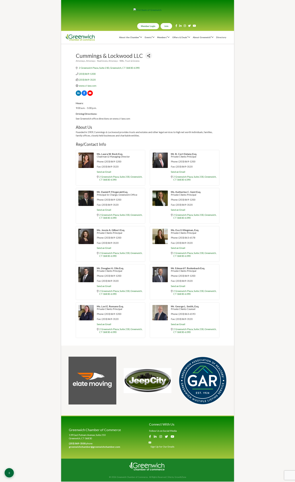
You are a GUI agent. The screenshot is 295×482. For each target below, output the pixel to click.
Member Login (148, 26)
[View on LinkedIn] (78, 94)
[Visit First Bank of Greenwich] (147, 10)
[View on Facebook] (84, 94)
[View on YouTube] (90, 94)
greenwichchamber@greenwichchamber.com (94, 446)
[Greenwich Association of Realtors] (203, 380)
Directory (221, 37)
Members (162, 37)
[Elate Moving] (92, 380)
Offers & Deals (179, 37)
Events (148, 37)
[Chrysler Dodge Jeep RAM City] (147, 380)
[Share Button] (148, 55)
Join (166, 26)
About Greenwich (202, 37)
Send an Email (104, 171)
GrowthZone (180, 477)
